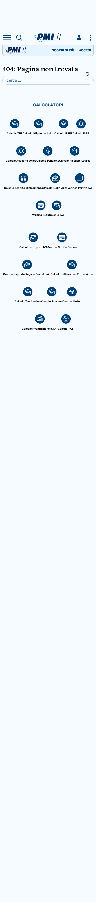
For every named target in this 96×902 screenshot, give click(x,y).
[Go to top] (86, 885)
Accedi (85, 50)
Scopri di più (63, 50)
